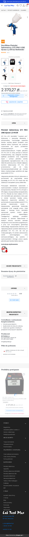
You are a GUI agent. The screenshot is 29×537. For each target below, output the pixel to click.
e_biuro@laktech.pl (8, 523)
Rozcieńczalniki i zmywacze (11, 485)
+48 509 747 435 (7, 529)
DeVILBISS (23, 10)
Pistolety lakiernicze (9, 466)
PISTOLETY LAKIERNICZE (13, 10)
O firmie (6, 498)
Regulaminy (7, 427)
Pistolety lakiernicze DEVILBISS (12, 471)
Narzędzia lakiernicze (9, 476)
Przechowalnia (8, 447)
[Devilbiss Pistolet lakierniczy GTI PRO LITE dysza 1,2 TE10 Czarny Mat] (5, 77)
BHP (5, 488)
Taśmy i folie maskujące (10, 481)
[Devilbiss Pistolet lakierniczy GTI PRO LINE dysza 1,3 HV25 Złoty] (12, 69)
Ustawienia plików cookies (11, 430)
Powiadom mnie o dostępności (13, 95)
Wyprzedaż (7, 507)
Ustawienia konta (8, 444)
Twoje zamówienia (9, 442)
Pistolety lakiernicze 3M (10, 473)
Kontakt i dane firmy (9, 495)
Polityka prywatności (9, 434)
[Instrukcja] (4, 252)
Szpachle (6, 469)
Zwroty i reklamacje (9, 432)
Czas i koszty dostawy (10, 456)
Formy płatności (8, 459)
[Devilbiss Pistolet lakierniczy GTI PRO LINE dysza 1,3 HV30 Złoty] (20, 69)
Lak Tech (3, 10)
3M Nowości (7, 510)
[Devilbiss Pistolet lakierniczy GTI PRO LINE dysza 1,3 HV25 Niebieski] (5, 69)
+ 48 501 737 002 (7, 525)
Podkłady (6, 483)
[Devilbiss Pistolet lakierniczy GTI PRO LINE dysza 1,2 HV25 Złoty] (12, 62)
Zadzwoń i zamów (16, 102)
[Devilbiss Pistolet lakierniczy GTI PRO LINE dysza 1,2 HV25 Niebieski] (5, 62)
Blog (5, 500)
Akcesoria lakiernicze (9, 478)
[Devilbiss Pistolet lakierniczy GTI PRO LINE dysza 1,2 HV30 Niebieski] (20, 62)
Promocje (6, 505)
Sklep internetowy (14, 535)
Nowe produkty (8, 502)
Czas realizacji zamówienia (11, 454)
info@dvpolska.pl (6, 341)
